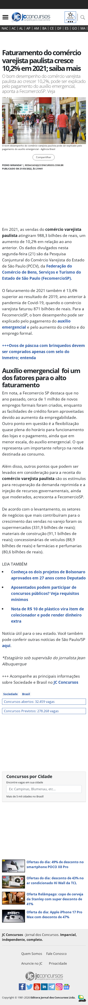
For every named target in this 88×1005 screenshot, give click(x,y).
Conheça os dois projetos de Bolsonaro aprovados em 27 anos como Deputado (48, 575)
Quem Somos (31, 953)
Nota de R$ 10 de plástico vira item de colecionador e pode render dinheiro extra (47, 615)
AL (21, 28)
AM (36, 28)
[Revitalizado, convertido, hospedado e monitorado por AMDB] (82, 998)
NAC (5, 28)
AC (14, 28)
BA (44, 28)
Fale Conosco (56, 953)
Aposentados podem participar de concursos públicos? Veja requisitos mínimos (45, 593)
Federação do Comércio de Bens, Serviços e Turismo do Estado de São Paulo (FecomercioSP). (41, 272)
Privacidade (58, 963)
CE (52, 28)
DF (59, 28)
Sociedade (10, 694)
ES (67, 28)
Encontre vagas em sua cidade (24, 782)
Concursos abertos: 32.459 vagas (29, 701)
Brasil (26, 694)
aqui (6, 645)
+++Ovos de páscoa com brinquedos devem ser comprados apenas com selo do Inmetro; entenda (43, 351)
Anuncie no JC (31, 963)
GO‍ (74, 28)
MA (82, 28)
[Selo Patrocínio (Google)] (70, 16)
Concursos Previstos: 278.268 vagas (31, 711)
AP (28, 28)
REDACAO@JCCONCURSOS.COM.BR (44, 165)
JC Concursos (66, 682)
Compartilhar (43, 157)
